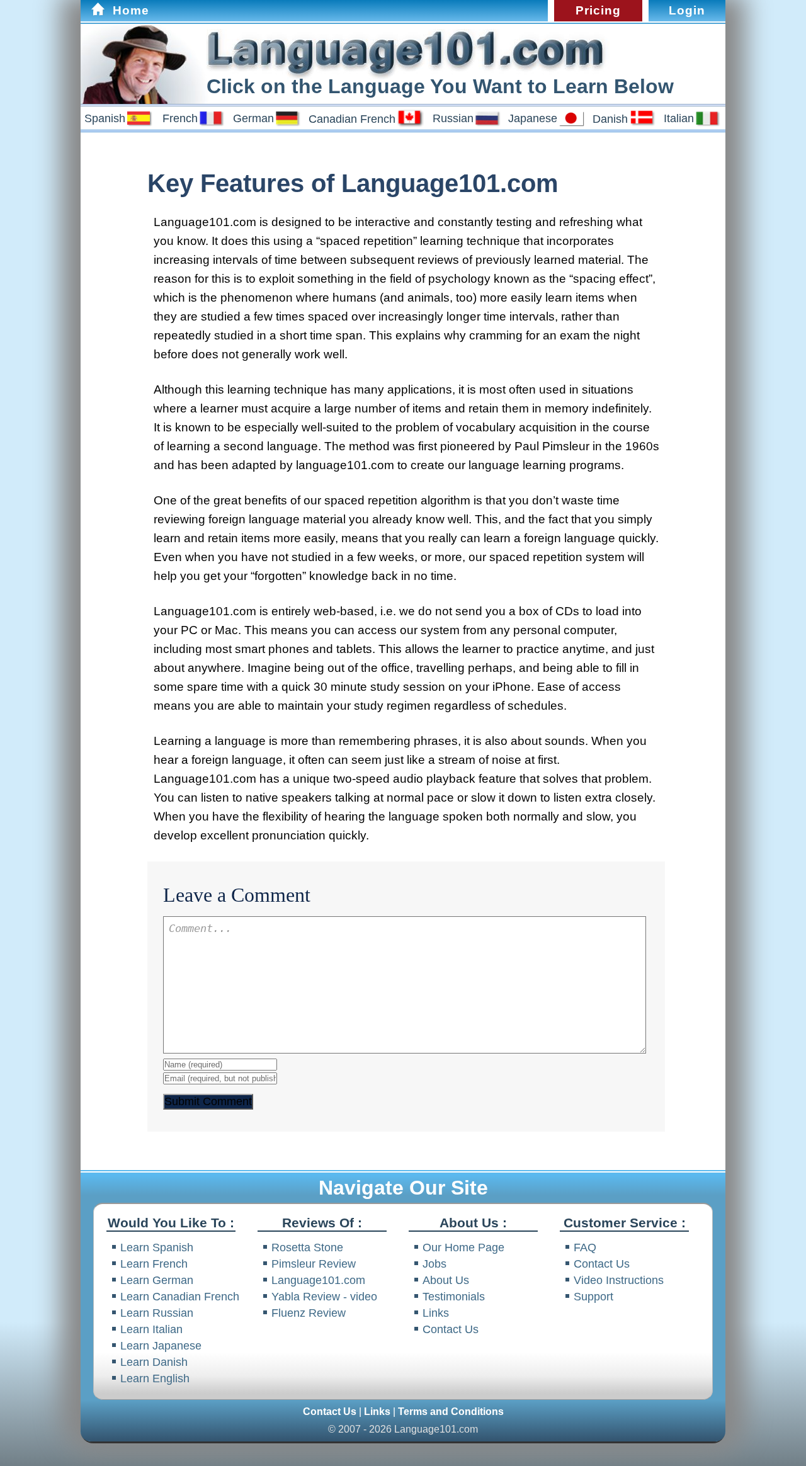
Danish (610, 119)
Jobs (434, 1263)
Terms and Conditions (451, 1411)
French (180, 118)
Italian (679, 118)
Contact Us (451, 1329)
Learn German (156, 1280)
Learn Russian (156, 1312)
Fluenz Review (308, 1312)
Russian (453, 118)
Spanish (104, 118)
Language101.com (318, 1280)
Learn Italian (151, 1329)
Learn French (154, 1263)
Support (593, 1296)
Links (436, 1312)
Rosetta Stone (307, 1247)
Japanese (532, 118)
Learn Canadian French (179, 1296)
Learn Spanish (156, 1247)
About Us (446, 1280)
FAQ (585, 1247)
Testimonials (454, 1296)
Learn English (155, 1378)
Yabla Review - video (324, 1296)
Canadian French (352, 119)
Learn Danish (154, 1361)
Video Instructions (619, 1280)
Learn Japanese (161, 1345)
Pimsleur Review (313, 1263)
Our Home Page (463, 1247)
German (253, 118)
